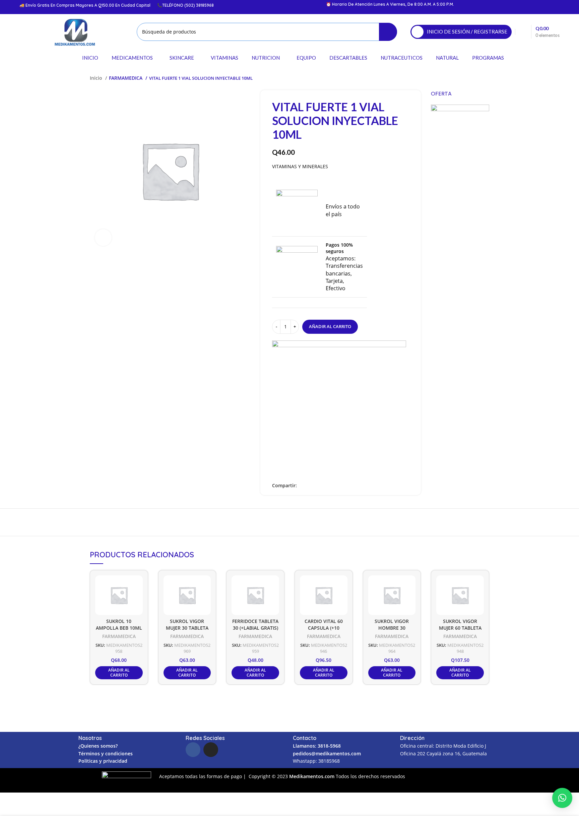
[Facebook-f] (193, 749)
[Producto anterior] (472, 78)
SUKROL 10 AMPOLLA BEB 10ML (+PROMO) (119, 628)
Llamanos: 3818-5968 (317, 746)
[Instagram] (210, 749)
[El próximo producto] (485, 78)
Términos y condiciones (105, 753)
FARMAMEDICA (126, 78)
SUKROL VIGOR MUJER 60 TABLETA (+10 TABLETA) (460, 628)
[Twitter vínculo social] (310, 485)
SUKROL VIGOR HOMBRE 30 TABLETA (392, 628)
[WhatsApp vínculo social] (325, 485)
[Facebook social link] (302, 485)
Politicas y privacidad (102, 761)
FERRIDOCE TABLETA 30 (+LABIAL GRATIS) (255, 624)
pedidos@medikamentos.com (327, 753)
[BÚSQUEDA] (388, 32)
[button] (562, 798)
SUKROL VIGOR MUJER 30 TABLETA (187, 624)
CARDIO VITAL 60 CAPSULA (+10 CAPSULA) (324, 628)
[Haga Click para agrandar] (103, 237)
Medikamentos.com (312, 776)
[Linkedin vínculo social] (318, 485)
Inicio (97, 78)
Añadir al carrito (330, 326)
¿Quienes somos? (98, 746)
